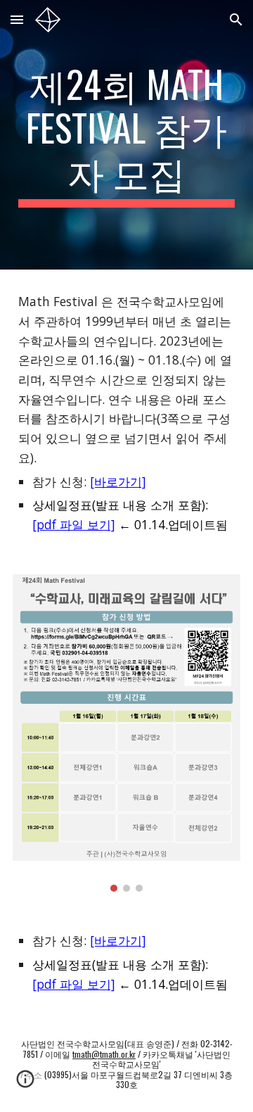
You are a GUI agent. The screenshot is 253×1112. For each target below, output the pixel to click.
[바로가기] (118, 481)
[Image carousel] (126, 733)
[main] (126, 134)
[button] (17, 19)
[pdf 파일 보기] (73, 524)
